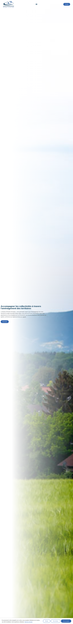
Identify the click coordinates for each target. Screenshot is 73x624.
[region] (36, 621)
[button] (36, 4)
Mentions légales (28, 622)
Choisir (46, 621)
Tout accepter (66, 621)
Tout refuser (55, 621)
